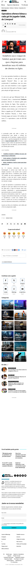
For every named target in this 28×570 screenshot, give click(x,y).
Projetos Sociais (7, 327)
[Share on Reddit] (15, 24)
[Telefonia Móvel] (20, 346)
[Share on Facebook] (5, 24)
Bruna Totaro (9, 218)
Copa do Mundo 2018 (11, 141)
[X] (14, 282)
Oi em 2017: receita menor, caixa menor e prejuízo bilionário (7, 464)
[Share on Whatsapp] (10, 24)
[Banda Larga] (20, 305)
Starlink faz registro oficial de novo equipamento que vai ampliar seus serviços (16, 384)
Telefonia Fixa (6, 347)
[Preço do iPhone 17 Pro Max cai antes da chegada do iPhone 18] (4, 369)
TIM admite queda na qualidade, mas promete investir (7, 455)
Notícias (4, 10)
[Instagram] (22, 282)
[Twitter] (23, 475)
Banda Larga (19, 306)
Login (24, 250)
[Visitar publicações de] (3, 31)
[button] (3, 2)
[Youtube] (6, 291)
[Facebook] (6, 282)
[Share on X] (8, 24)
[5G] (8, 305)
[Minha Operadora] (14, 1)
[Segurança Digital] (8, 336)
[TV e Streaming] (8, 357)
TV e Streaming (7, 358)
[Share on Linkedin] (12, 24)
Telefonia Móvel (20, 347)
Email (3, 518)
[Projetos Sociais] (8, 325)
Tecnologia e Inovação (13, 381)
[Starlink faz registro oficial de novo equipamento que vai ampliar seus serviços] (4, 383)
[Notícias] (20, 357)
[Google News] (22, 291)
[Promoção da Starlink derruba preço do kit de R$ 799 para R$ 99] (4, 376)
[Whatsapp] (15, 475)
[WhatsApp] (14, 291)
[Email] (5, 26)
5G (3, 306)
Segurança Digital (7, 337)
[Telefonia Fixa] (8, 346)
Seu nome (4, 512)
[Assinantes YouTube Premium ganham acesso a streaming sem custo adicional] (4, 390)
